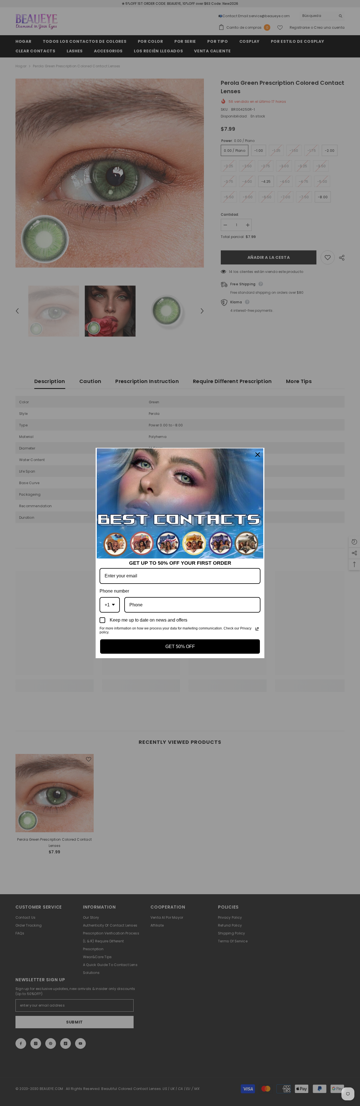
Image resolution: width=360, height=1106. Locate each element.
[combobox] (110, 605)
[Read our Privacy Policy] (257, 629)
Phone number (114, 591)
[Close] (257, 454)
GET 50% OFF (180, 646)
